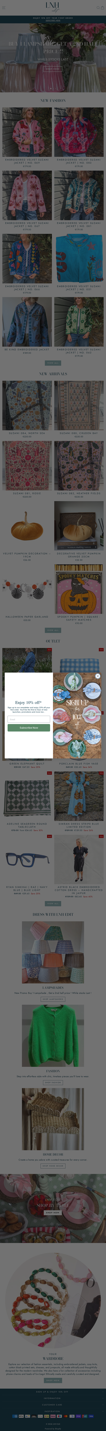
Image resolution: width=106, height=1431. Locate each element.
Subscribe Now (29, 727)
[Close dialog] (97, 676)
